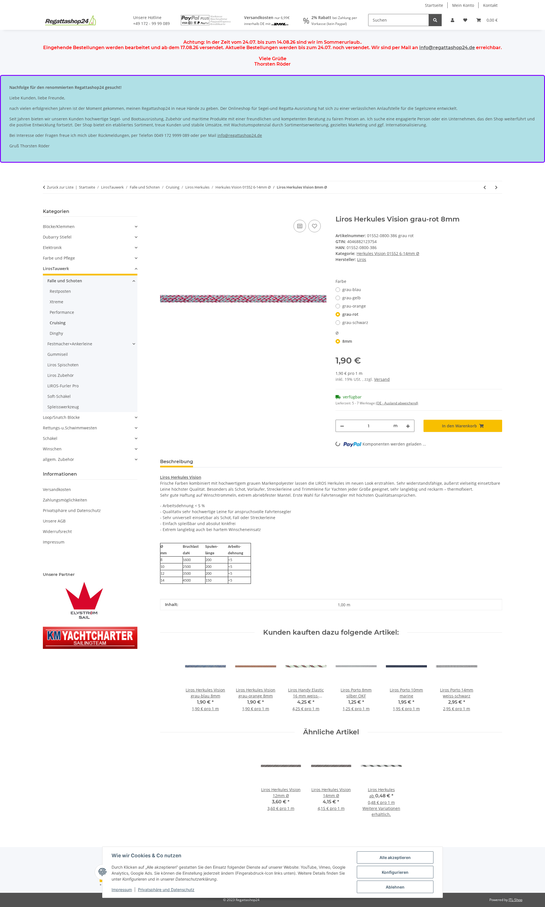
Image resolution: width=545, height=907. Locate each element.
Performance (62, 312)
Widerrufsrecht (57, 531)
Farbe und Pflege (59, 258)
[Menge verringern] (342, 426)
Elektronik (52, 247)
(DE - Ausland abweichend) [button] (397, 403)
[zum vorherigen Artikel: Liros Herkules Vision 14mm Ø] (485, 187)
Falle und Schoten (64, 280)
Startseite (434, 5)
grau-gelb (351, 297)
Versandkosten (57, 489)
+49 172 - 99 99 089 (151, 23)
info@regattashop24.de (447, 47)
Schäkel (50, 438)
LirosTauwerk (56, 268)
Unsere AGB (54, 521)
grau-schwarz (355, 322)
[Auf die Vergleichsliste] (300, 226)
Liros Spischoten (63, 364)
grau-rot (350, 314)
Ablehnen (395, 887)
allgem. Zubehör (58, 459)
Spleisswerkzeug (63, 406)
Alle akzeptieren (395, 857)
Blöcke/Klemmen (59, 226)
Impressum (122, 889)
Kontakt (490, 5)
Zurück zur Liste (60, 187)
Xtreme (56, 301)
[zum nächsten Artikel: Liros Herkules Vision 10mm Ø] (496, 187)
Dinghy (56, 333)
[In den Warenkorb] (164, 212)
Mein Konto (463, 5)
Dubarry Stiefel (57, 237)
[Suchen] (435, 20)
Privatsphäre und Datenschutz (166, 889)
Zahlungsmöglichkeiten (65, 500)
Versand (382, 379)
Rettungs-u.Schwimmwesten (70, 427)
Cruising (58, 322)
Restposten (60, 291)
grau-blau (351, 289)
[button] (452, 20)
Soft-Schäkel (59, 396)
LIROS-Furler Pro (63, 385)
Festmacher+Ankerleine (69, 343)
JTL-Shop (515, 899)
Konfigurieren (395, 872)
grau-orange (354, 306)
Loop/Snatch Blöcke (61, 417)
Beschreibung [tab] (176, 461)
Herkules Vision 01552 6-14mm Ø (388, 253)
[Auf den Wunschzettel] (314, 226)
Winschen (52, 449)
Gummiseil (57, 354)
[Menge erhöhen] (408, 426)
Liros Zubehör (60, 375)
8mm (347, 341)
